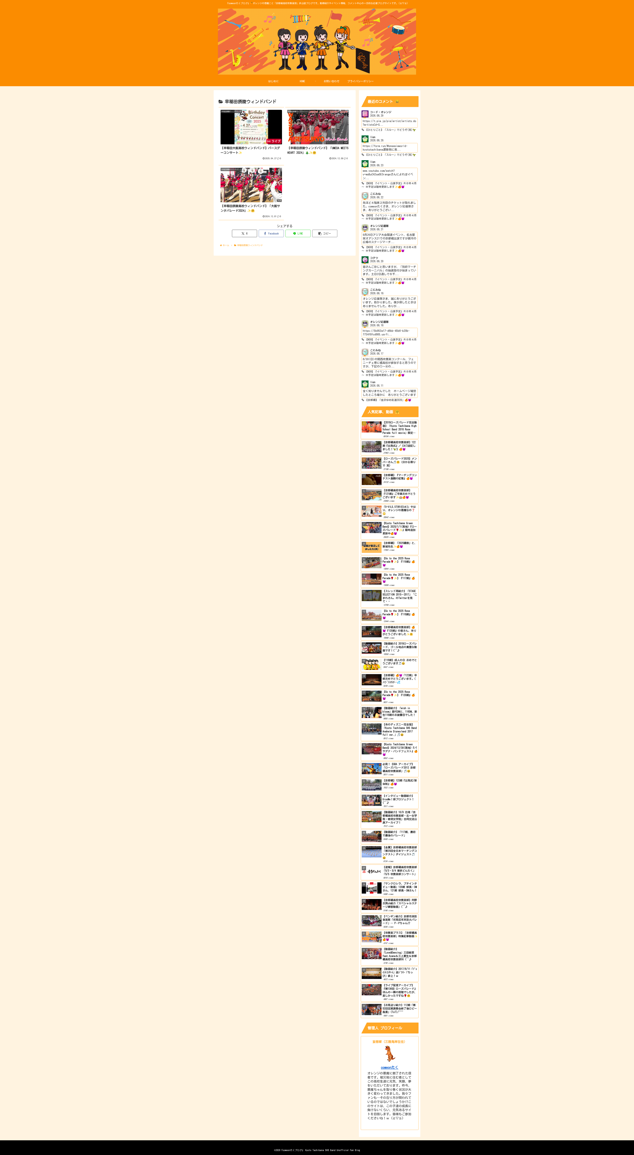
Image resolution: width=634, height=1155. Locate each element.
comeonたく (389, 1067)
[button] (324, 233)
